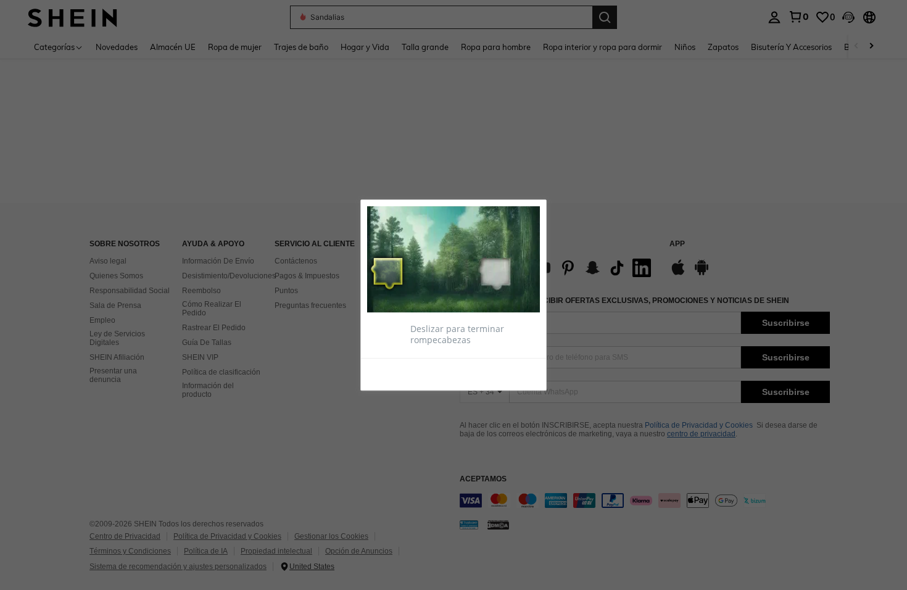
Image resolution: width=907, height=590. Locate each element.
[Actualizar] (397, 373)
